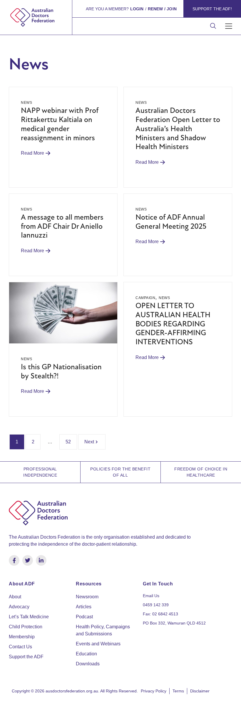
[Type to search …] (213, 26)
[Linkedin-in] (41, 560)
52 (68, 441)
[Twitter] (27, 560)
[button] (228, 26)
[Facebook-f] (14, 560)
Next (89, 441)
